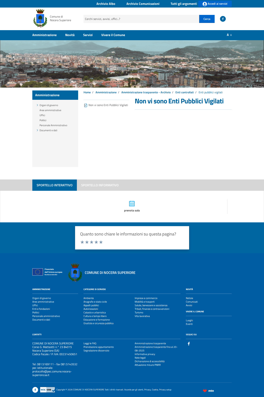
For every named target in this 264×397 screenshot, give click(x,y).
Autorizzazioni (91, 309)
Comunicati (192, 301)
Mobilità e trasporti (145, 301)
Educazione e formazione (97, 319)
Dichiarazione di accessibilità (150, 361)
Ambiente (89, 298)
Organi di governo (49, 105)
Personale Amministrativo (53, 125)
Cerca (206, 19)
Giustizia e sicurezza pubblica (99, 323)
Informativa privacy (145, 354)
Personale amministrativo (46, 316)
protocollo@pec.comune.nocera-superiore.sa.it (52, 373)
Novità (70, 34)
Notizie (189, 298)
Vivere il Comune (113, 34)
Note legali (140, 357)
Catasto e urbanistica (95, 312)
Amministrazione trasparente (150, 343)
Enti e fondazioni (41, 309)
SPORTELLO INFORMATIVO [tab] (100, 185)
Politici (43, 120)
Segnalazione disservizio (96, 350)
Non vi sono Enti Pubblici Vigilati (108, 105)
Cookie (155, 389)
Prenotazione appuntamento (99, 347)
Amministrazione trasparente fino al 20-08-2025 (156, 348)
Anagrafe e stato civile (95, 301)
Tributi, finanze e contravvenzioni (152, 309)
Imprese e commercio (146, 298)
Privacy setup (165, 389)
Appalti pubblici (91, 305)
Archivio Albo (105, 4)
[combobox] (141, 19)
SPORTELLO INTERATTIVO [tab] (55, 185)
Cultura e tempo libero (95, 316)
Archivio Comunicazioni (142, 4)
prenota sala (132, 210)
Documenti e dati (48, 130)
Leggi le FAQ (90, 343)
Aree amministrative (50, 110)
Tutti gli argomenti (184, 4)
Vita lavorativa (142, 316)
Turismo (139, 312)
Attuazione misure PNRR (148, 365)
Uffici (42, 115)
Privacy (147, 389)
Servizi (88, 34)
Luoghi (189, 320)
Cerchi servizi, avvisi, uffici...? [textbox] (102, 19)
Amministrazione (44, 34)
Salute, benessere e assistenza (151, 305)
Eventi (189, 324)
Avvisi (189, 305)
